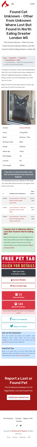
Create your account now (18, 397)
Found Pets (12, 58)
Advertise (23, 437)
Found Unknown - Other (12, 60)
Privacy (15, 437)
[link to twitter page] (20, 425)
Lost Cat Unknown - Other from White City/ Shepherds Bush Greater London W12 (17, 219)
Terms (9, 437)
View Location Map (19, 286)
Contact (18, 418)
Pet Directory (8, 418)
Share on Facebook (19, 319)
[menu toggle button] (12, 3)
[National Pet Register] (5, 4)
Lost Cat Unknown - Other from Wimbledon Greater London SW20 (17, 210)
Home (5, 58)
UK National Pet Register (19, 431)
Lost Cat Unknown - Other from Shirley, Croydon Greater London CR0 (17, 201)
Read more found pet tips (22, 355)
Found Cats (22, 58)
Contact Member (25, 128)
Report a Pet (28, 418)
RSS (29, 437)
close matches (18, 295)
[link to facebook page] (17, 425)
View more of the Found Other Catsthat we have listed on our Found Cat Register (18, 174)
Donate (19, 421)
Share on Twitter (20, 327)
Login (32, 4)
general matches (18, 305)
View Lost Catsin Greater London (18, 273)
